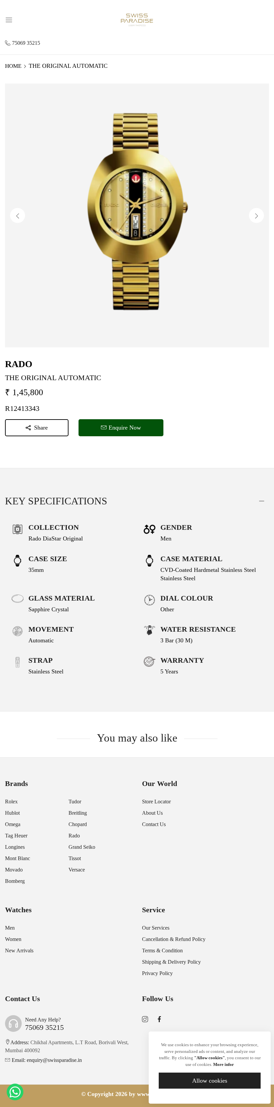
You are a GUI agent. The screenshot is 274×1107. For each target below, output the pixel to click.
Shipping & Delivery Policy (171, 962)
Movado (14, 870)
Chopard (77, 824)
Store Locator (156, 801)
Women (13, 939)
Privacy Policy (157, 973)
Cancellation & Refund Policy (174, 939)
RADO (18, 364)
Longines (15, 847)
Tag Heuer (16, 835)
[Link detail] (145, 1019)
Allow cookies (209, 1080)
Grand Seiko (81, 847)
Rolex (11, 801)
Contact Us (154, 824)
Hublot (12, 813)
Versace (76, 870)
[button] (256, 215)
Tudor (74, 801)
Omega (12, 824)
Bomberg (15, 881)
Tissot (74, 858)
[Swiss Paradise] (137, 19)
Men (10, 928)
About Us (152, 813)
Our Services (155, 928)
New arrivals (19, 950)
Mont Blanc (17, 858)
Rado (74, 835)
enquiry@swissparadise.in (47, 1060)
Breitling (77, 813)
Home (13, 66)
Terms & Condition (162, 950)
